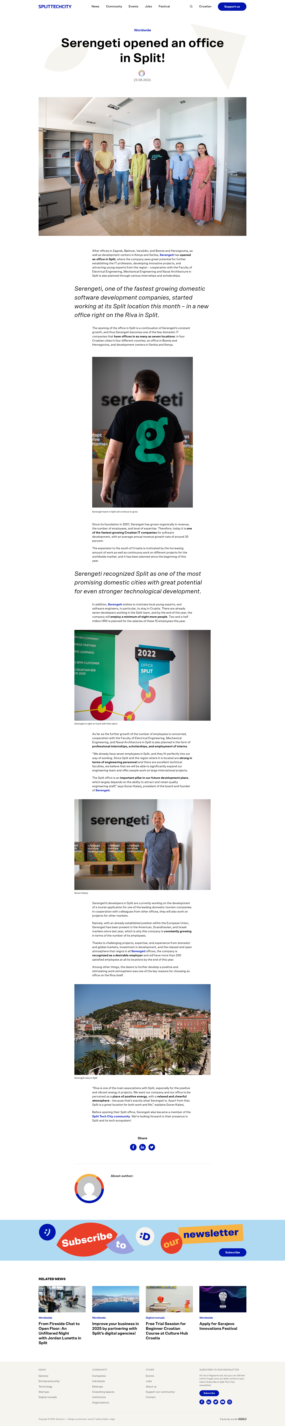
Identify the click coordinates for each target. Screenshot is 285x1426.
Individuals (98, 1381)
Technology (45, 1386)
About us (151, 1386)
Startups (44, 1392)
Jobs (148, 6)
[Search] (191, 6)
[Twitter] (151, 1147)
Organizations (100, 1402)
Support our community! (160, 1392)
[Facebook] (133, 1147)
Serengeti (167, 255)
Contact (151, 1397)
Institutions (99, 1397)
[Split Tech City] (55, 6)
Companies (99, 1376)
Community (114, 6)
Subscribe (232, 1252)
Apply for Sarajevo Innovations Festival (218, 1326)
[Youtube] (222, 1401)
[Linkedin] (142, 1147)
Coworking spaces (103, 1392)
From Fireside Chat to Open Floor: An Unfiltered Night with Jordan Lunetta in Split (60, 1333)
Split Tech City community (111, 1116)
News (95, 6)
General (43, 1376)
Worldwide (142, 30)
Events (133, 6)
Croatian (205, 6)
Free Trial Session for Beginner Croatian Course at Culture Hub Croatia (167, 1331)
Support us (232, 6)
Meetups (97, 1386)
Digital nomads (155, 1317)
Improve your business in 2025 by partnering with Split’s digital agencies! (115, 1328)
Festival (164, 6)
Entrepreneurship (49, 1381)
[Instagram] (229, 1401)
